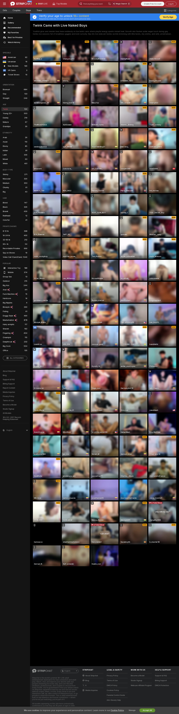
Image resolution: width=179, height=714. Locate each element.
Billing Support (9, 384)
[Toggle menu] (4, 4)
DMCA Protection (162, 685)
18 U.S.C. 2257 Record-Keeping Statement (12, 418)
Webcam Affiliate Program (141, 685)
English (67, 671)
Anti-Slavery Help (114, 700)
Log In (171, 4)
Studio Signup (8, 409)
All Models (7, 413)
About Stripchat (9, 371)
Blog (5, 375)
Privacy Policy (8, 396)
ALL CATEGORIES (17, 358)
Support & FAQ (9, 380)
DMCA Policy (112, 685)
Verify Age (168, 17)
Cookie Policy (117, 710)
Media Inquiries (9, 392)
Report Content (9, 388)
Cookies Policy (113, 690)
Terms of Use (8, 401)
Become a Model (10, 405)
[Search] (109, 4)
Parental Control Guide (116, 695)
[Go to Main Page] (21, 4)
